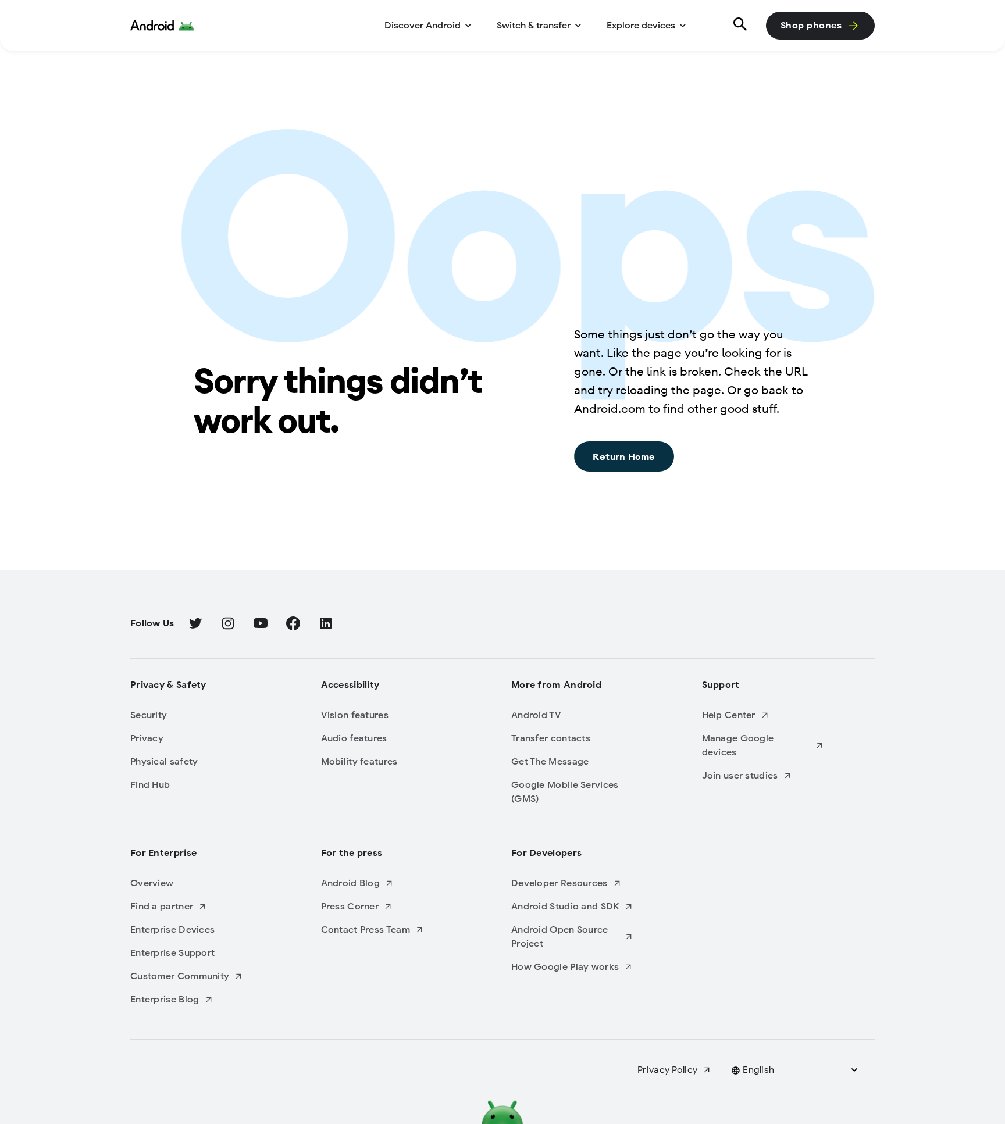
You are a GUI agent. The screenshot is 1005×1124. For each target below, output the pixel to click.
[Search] (738, 25)
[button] (759, 1070)
